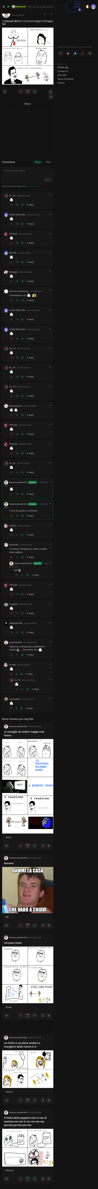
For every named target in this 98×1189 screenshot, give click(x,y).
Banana (10, 1170)
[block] (50, 96)
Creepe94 (13, 604)
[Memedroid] (8, 6)
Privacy (61, 82)
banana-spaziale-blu (18, 482)
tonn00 (12, 525)
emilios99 (14, 544)
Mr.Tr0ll (13, 252)
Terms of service (65, 79)
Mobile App (63, 67)
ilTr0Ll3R (13, 233)
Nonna (10, 1091)
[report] (50, 91)
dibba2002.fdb (16, 623)
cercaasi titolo (13, 943)
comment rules (33, 186)
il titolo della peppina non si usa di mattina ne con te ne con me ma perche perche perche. (25, 1121)
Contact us (63, 71)
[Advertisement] (77, 26)
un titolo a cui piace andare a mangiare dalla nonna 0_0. (22, 1044)
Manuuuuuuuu (16, 405)
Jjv (8, 917)
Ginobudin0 (14, 699)
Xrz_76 (12, 195)
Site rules (62, 75)
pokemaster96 (16, 642)
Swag (9, 1007)
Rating (37, 162)
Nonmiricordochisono (19, 291)
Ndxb (28, 103)
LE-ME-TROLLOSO (17, 214)
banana (9, 863)
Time (48, 162)
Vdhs (9, 837)
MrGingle (13, 272)
